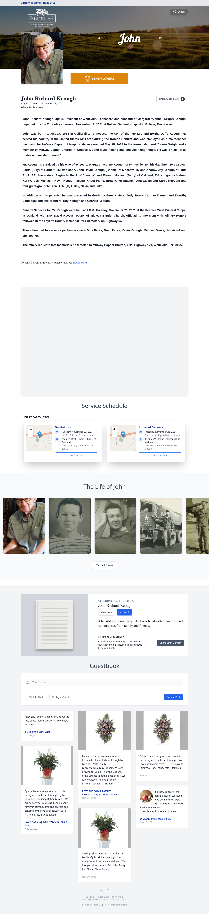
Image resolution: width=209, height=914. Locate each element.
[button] (39, 434)
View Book (106, 612)
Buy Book (124, 612)
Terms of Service (113, 899)
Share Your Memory (170, 642)
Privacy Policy (95, 899)
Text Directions (76, 455)
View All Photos (104, 565)
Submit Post (173, 697)
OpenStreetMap (108, 904)
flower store (80, 262)
